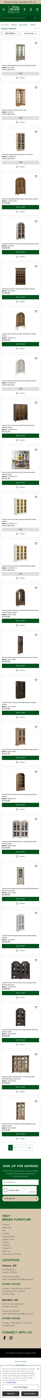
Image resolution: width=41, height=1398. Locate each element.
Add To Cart (20, 207)
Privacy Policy (20, 1365)
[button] (3, 9)
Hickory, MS (9, 1265)
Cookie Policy (12, 1382)
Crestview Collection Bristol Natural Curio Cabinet (17, 154)
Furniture (14, 25)
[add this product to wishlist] (36, 43)
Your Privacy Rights (20, 1387)
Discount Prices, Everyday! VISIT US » (20, 2)
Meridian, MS (10, 1299)
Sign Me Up (9, 1198)
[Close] (38, 1368)
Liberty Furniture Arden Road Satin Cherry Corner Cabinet (20, 657)
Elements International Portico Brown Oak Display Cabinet (20, 199)
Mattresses (6, 1228)
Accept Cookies (30, 1394)
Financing (6, 1245)
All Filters (11, 33)
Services (5, 1242)
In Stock (5, 1233)
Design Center (8, 1239)
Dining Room (23, 25)
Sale (4, 1230)
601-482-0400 (14, 1311)
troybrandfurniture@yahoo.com (20, 1279)
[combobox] (30, 33)
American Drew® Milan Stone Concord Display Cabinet (19, 65)
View (20, 73)
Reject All (10, 1394)
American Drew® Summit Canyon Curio (14, 110)
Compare (22, 78)
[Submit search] (35, 18)
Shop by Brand (8, 1236)
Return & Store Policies (11, 1254)
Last (29, 1148)
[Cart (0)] (37, 9)
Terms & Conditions (20, 1361)
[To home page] (14, 9)
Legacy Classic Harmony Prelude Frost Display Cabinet (19, 381)
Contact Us (7, 1248)
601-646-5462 (14, 1277)
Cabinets (33, 25)
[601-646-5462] (31, 9)
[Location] (24, 9)
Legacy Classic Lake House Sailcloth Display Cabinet (18, 566)
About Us (6, 1251)
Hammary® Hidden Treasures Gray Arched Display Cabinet (20, 244)
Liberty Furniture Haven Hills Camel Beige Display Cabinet (20, 749)
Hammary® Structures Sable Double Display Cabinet (18, 289)
